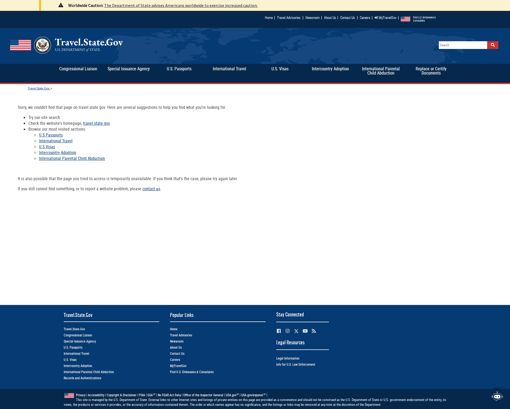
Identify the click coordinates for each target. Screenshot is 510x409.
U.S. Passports (73, 347)
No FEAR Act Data (169, 395)
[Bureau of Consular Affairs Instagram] (288, 331)
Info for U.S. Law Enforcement (295, 364)
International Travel (56, 141)
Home (269, 17)
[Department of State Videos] (305, 331)
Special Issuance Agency (80, 341)
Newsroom (312, 17)
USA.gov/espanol (252, 395)
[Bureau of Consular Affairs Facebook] (279, 331)
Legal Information (287, 358)
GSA (150, 395)
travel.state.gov (96, 123)
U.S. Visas (70, 360)
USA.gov (231, 395)
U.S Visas (47, 147)
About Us (331, 17)
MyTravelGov (387, 17)
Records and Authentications (82, 378)
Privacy (81, 395)
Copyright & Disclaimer (122, 395)
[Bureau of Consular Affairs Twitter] (296, 331)
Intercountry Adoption (57, 152)
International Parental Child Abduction (72, 158)
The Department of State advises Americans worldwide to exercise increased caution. (181, 5)
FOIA (142, 395)
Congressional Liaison (78, 335)
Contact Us (348, 17)
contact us (151, 189)
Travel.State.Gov (39, 88)
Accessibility (96, 395)
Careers (365, 17)
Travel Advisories (288, 17)
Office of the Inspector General (203, 395)
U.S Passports (51, 135)
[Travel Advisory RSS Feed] (314, 331)
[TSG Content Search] (492, 45)
